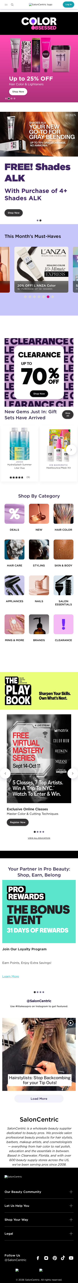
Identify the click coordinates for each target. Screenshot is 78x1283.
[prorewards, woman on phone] (39, 911)
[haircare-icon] (14, 549)
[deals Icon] (14, 514)
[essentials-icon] (63, 585)
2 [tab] (9, 98)
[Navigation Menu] (6, 5)
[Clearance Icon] (63, 624)
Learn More (10, 976)
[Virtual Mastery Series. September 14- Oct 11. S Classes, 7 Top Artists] (39, 758)
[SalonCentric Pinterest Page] (54, 1258)
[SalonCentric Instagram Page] (46, 1258)
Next (71, 449)
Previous (5, 773)
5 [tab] (43, 296)
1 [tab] (6, 98)
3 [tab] (11, 98)
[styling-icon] (39, 549)
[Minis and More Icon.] (14, 624)
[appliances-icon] (14, 585)
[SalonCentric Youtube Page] (71, 1258)
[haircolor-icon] (63, 514)
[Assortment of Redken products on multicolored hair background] (39, 134)
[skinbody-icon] (63, 549)
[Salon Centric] (40, 4)
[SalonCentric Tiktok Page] (63, 1258)
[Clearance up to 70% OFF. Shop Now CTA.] (39, 372)
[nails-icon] (39, 585)
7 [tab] (52, 296)
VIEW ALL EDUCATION (39, 838)
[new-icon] (39, 514)
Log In (69, 4)
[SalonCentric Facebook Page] (37, 1258)
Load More (31, 1100)
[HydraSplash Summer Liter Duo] (19, 444)
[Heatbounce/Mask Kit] (58, 445)
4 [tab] (14, 98)
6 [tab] (48, 296)
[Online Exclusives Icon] (39, 624)
